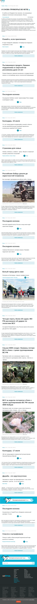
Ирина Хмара (4, 483)
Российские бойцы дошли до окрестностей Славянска (15, 175)
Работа (15, 571)
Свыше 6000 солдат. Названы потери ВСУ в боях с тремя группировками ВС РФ (18, 350)
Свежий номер (16, 569)
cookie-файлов (31, 599)
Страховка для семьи (11, 148)
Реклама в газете (27, 575)
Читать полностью (18, 55)
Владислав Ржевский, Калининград (8, 541)
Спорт (15, 574)
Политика (25, 570)
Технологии (16, 577)
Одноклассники (17, 581)
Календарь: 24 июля (11, 121)
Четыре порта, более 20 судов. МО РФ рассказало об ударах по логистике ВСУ (17, 321)
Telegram (15, 582)
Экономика (26, 571)
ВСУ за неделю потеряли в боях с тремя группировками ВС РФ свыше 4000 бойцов (18, 402)
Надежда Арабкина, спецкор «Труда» (9, 155)
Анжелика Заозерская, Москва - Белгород (9, 277)
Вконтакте (16, 578)
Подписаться (33, 563)
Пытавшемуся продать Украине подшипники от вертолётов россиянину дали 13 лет (16, 67)
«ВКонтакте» (25, 203)
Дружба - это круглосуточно (14, 476)
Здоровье (15, 575)
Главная (2, 5)
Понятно (18, 601)
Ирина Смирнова (5, 46)
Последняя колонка (10, 94)
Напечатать (31, 17)
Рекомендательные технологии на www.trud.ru (28, 577)
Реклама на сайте (27, 574)
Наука (15, 576)
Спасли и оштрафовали (12, 534)
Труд (23, 46)
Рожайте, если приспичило (14, 39)
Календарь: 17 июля (11, 451)
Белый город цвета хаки (13, 272)
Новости (15, 570)
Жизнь (6, 5)
